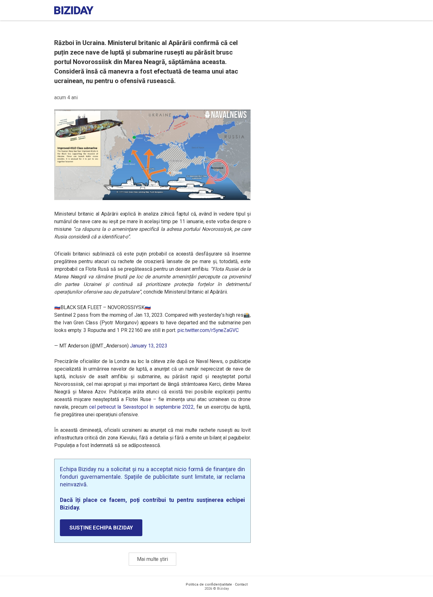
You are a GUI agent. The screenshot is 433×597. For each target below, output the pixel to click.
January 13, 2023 (148, 346)
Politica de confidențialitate (209, 584)
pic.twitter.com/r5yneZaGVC (208, 330)
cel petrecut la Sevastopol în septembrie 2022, (142, 407)
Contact (241, 584)
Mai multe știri (152, 559)
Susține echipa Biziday (101, 527)
